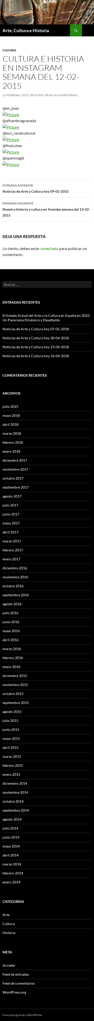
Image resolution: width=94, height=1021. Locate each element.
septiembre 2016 (16, 595)
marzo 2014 (12, 864)
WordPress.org (14, 992)
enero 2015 (11, 774)
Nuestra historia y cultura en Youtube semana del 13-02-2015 (46, 209)
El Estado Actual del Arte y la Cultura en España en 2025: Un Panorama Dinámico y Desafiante (46, 317)
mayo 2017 (11, 523)
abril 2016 (11, 640)
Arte (6, 915)
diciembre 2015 (15, 676)
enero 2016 (11, 667)
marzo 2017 (12, 541)
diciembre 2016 (15, 568)
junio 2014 (11, 837)
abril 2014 (11, 855)
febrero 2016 (13, 658)
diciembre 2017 (15, 460)
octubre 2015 (13, 693)
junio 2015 (11, 729)
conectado (49, 248)
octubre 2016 (13, 586)
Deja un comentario (61, 95)
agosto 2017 (12, 496)
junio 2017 (11, 514)
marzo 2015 (12, 756)
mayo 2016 (11, 631)
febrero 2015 (13, 765)
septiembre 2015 (16, 702)
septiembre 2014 (16, 810)
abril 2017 (11, 532)
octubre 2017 (13, 478)
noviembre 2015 (15, 684)
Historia (9, 933)
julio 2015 (10, 720)
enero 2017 (11, 559)
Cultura (9, 50)
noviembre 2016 (15, 577)
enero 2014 (11, 882)
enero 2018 (11, 451)
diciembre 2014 (15, 783)
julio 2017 (10, 505)
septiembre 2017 (16, 487)
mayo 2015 (11, 738)
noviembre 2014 (15, 792)
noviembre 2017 (15, 469)
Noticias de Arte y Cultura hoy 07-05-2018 (36, 329)
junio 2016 (11, 622)
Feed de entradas (16, 974)
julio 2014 (10, 828)
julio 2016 (10, 613)
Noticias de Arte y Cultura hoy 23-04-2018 (36, 347)
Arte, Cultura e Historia (26, 30)
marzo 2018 (12, 433)
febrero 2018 (13, 442)
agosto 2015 (12, 711)
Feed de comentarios (19, 983)
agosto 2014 (12, 819)
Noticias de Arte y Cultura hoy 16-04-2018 (36, 356)
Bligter (37, 95)
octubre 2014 (13, 801)
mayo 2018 (11, 415)
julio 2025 (10, 406)
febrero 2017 (13, 550)
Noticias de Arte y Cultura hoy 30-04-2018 (36, 338)
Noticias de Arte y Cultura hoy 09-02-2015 (36, 188)
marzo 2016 (12, 649)
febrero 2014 (13, 873)
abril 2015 (11, 747)
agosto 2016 (12, 604)
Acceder (9, 965)
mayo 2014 (11, 846)
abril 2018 (11, 424)
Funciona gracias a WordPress (22, 1015)
